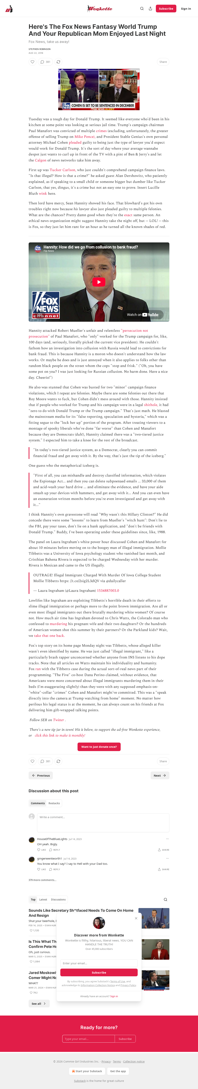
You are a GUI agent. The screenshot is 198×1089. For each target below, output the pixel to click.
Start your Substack (89, 1071)
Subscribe (166, 8)
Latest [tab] (43, 899)
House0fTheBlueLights (52, 839)
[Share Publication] (150, 8)
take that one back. (49, 636)
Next (157, 775)
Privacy (106, 1061)
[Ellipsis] (167, 839)
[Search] (142, 8)
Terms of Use (117, 981)
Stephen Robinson (39, 49)
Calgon (40, 160)
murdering (58, 624)
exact (128, 215)
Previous (43, 775)
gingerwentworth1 (49, 858)
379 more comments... (42, 880)
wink (43, 193)
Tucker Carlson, (63, 170)
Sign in (186, 8)
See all (36, 1003)
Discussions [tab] (58, 899)
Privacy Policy (128, 985)
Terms (117, 1061)
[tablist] (45, 803)
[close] (136, 918)
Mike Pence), (85, 137)
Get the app (118, 1071)
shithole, (151, 405)
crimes (101, 131)
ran (38, 669)
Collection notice (134, 1061)
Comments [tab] (38, 803)
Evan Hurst (52, 925)
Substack (80, 1081)
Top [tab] (33, 899)
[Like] (32, 62)
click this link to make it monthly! (60, 735)
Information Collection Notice (98, 985)
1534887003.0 (108, 591)
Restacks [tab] (54, 803)
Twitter (58, 720)
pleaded (75, 142)
